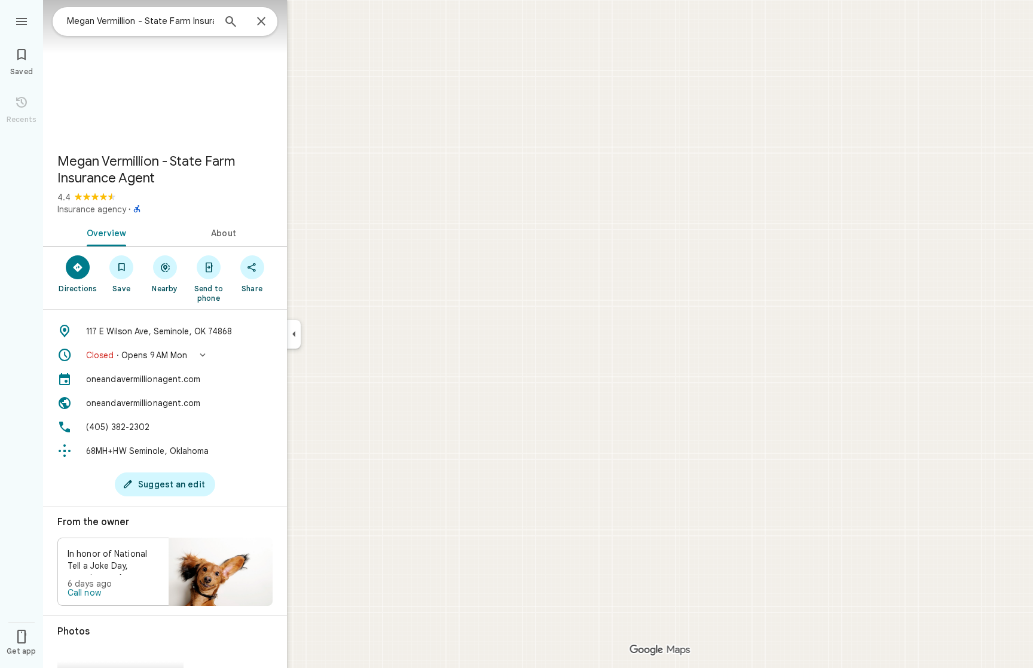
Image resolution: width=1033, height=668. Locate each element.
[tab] (104, 232)
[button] (165, 355)
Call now (84, 592)
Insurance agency (91, 209)
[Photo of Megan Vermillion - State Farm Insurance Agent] (165, 72)
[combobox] (140, 21)
